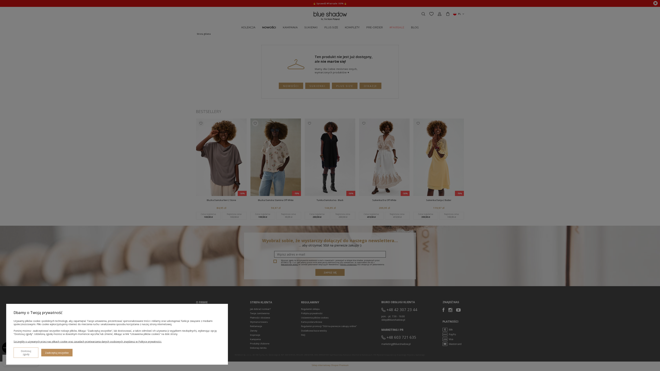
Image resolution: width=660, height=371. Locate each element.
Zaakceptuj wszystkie (57, 352)
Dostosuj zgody (26, 352)
